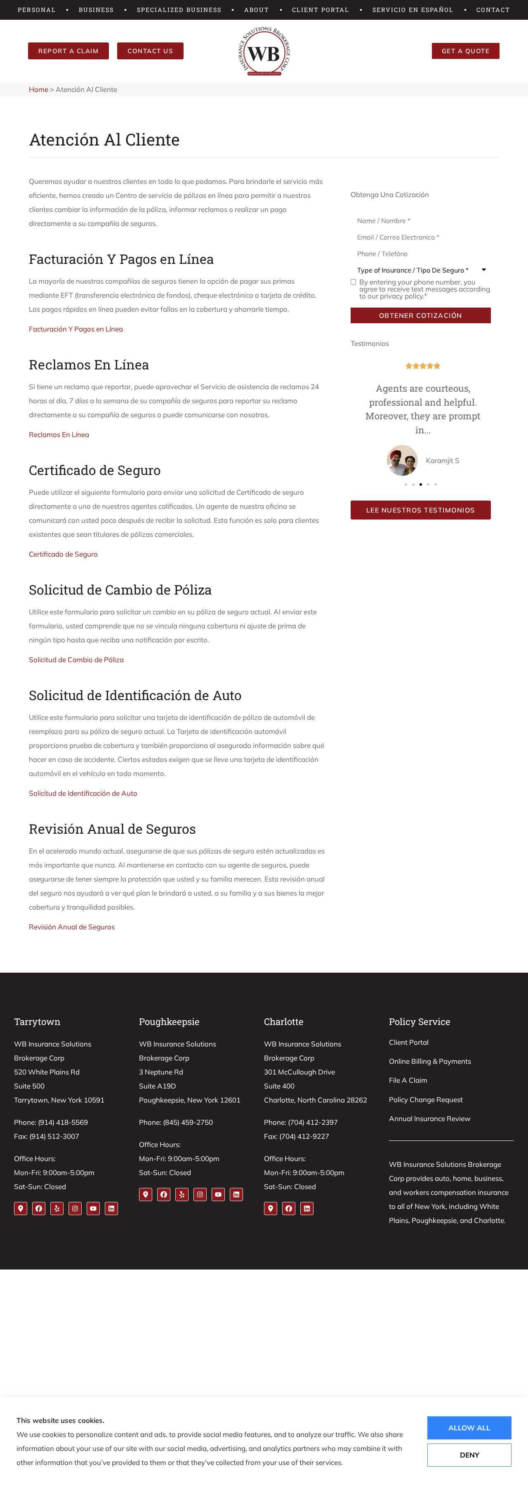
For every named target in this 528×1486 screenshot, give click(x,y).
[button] (406, 484)
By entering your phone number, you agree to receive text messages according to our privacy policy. (424, 288)
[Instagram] (75, 1208)
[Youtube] (93, 1208)
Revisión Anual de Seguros (72, 926)
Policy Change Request (426, 1099)
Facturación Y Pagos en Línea (76, 328)
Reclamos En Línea (59, 434)
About (256, 10)
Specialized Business (179, 10)
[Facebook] (38, 1208)
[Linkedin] (111, 1208)
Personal (37, 10)
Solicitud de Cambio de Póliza (76, 659)
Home (38, 89)
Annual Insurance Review (430, 1118)
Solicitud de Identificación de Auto (83, 793)
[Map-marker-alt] (20, 1208)
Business (96, 10)
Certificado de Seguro (63, 554)
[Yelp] (57, 1208)
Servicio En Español (413, 10)
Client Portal (320, 10)
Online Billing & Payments (430, 1061)
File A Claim (408, 1080)
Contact (493, 10)
